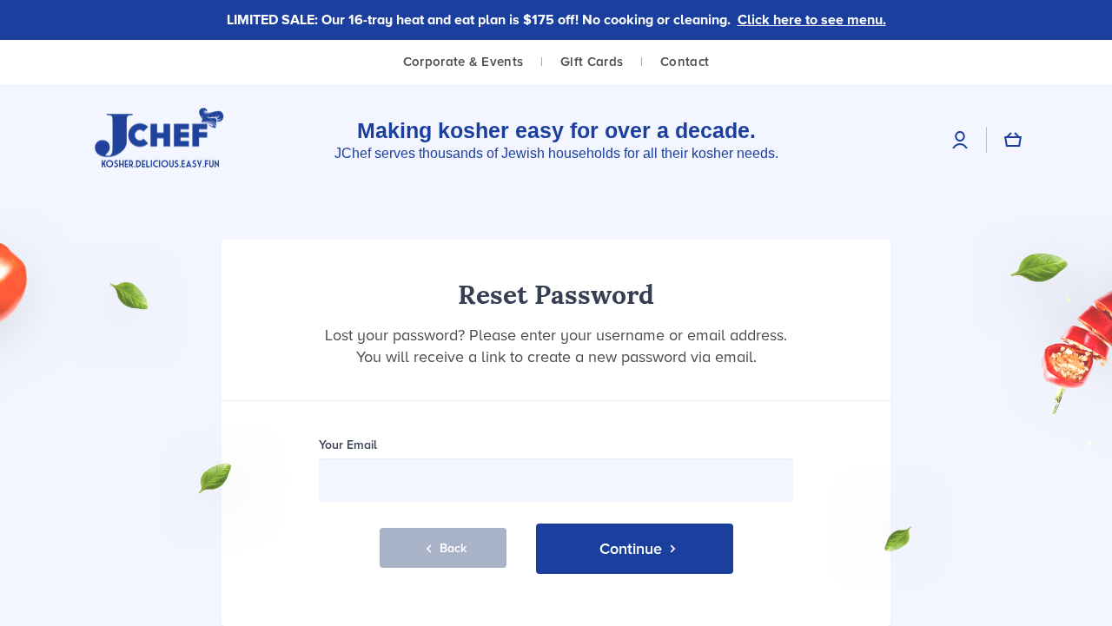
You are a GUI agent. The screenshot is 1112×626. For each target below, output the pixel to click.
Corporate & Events (463, 61)
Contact (684, 61)
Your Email (348, 445)
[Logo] (159, 139)
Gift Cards (591, 61)
